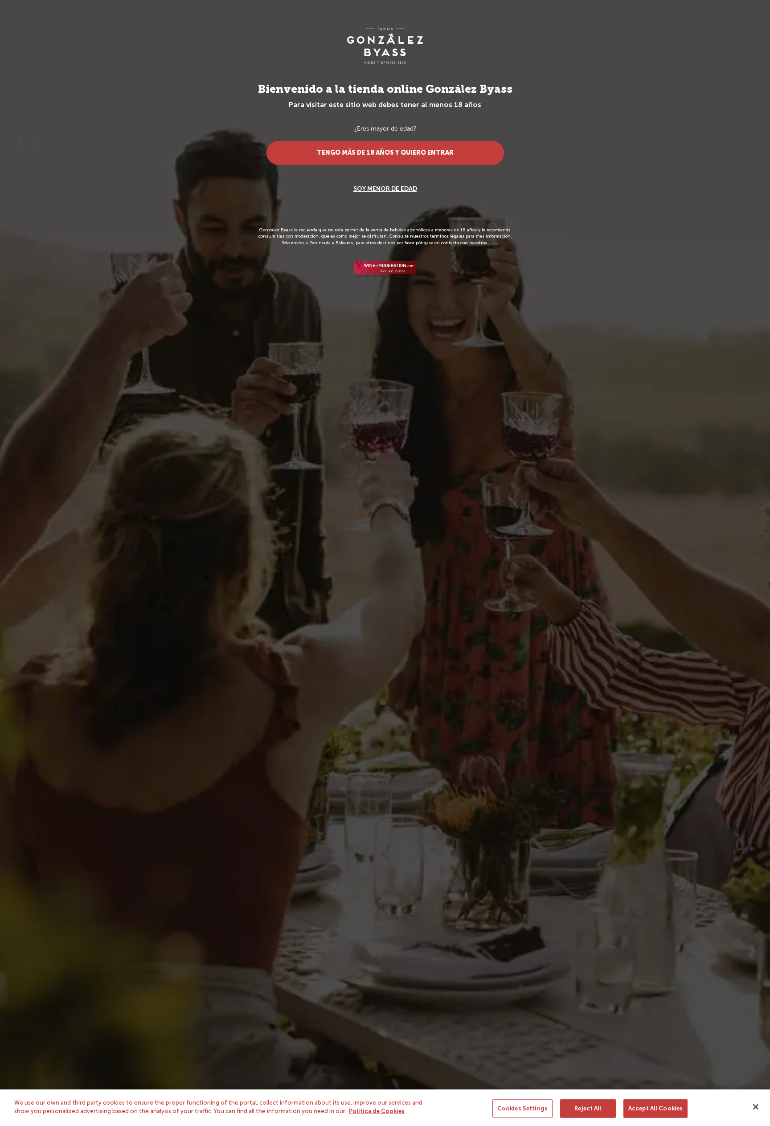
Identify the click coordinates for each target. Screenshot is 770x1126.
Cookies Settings (522, 1108)
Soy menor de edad (385, 189)
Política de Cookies (377, 1111)
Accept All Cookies (655, 1108)
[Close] (756, 1107)
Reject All (587, 1108)
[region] (385, 1107)
